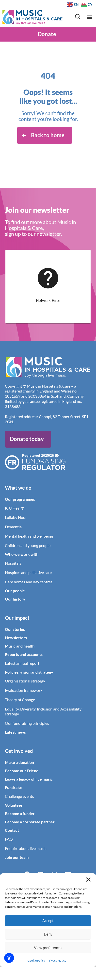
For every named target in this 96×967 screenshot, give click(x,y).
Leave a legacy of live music (29, 779)
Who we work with (21, 554)
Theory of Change (20, 699)
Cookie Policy (36, 960)
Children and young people (27, 545)
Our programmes (20, 499)
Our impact (17, 618)
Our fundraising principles (27, 723)
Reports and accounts (24, 654)
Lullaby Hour (16, 517)
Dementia (13, 526)
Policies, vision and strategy (29, 672)
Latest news (15, 732)
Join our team (17, 857)
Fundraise (13, 787)
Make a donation (19, 762)
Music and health (19, 646)
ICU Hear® (14, 508)
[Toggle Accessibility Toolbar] (9, 957)
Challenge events (19, 796)
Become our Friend (21, 770)
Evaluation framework (23, 690)
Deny (48, 934)
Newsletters (16, 637)
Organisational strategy (25, 681)
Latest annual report (22, 663)
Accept (48, 920)
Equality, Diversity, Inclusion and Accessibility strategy (43, 711)
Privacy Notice (57, 960)
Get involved (19, 751)
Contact (12, 830)
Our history (15, 599)
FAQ (9, 839)
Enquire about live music (25, 848)
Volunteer (14, 805)
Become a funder (20, 813)
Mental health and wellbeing (29, 536)
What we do (18, 488)
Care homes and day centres (28, 581)
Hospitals (13, 563)
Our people (15, 590)
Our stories (15, 629)
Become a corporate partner (30, 821)
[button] (88, 879)
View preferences (48, 947)
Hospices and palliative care (28, 572)
